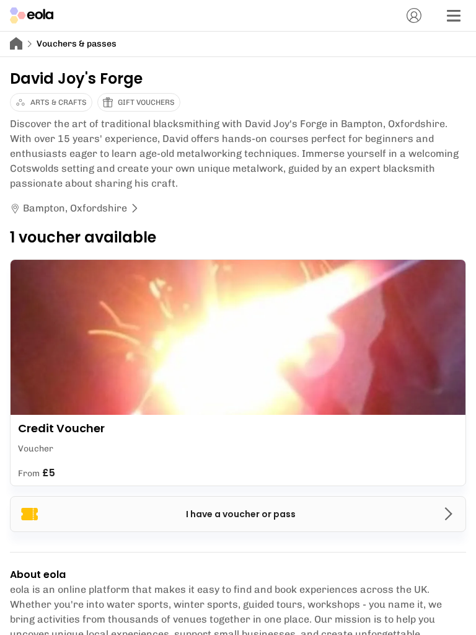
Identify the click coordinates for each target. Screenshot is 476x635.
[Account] (414, 15)
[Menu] (453, 15)
